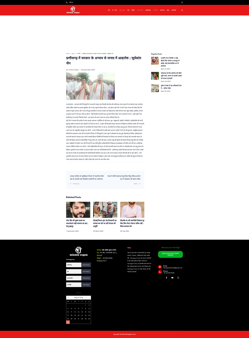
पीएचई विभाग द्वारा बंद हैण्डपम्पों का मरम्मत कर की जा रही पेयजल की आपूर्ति (105, 223)
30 (89, 319)
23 (89, 315)
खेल (168, 10)
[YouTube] (172, 278)
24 (68, 319)
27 (78, 319)
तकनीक (174, 10)
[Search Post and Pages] (182, 10)
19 (75, 315)
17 (68, 315)
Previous (76, 184)
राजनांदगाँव (140, 10)
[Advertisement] (124, 30)
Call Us (71, 2)
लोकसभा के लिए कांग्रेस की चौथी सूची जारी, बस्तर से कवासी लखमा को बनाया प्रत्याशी (171, 75)
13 (78, 312)
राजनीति (155, 10)
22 (85, 315)
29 (85, 319)
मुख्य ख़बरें (122, 10)
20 (78, 315)
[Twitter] (178, 278)
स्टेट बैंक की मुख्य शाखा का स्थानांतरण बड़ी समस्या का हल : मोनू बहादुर (77, 223)
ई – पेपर (114, 10)
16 (89, 312)
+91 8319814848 (168, 273)
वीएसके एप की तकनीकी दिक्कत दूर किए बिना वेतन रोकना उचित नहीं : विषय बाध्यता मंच (132, 223)
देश (128, 10)
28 (82, 319)
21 (82, 315)
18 (71, 315)
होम (109, 10)
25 (71, 319)
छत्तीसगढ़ (148, 10)
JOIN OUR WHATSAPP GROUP (170, 254)
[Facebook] (166, 278)
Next (136, 184)
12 (75, 312)
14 (82, 312)
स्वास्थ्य (162, 10)
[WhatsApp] (182, 2)
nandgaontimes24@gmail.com (172, 268)
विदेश (133, 10)
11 (71, 312)
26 (75, 319)
